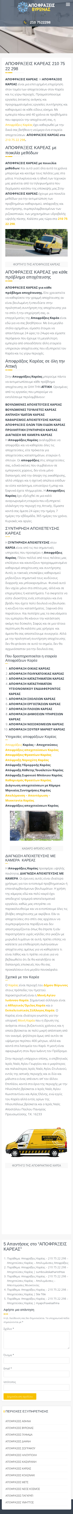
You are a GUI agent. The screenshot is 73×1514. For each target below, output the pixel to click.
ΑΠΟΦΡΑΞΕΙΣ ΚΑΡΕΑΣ (18, 1468)
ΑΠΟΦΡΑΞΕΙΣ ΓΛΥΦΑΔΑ (18, 1434)
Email (8, 1368)
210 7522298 (40, 22)
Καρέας (13, 985)
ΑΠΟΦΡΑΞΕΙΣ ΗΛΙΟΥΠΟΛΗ (21, 1455)
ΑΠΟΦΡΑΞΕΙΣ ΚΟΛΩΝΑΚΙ (20, 1475)
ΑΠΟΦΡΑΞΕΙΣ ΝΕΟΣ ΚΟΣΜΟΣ (22, 1489)
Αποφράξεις (13, 745)
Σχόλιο (9, 1329)
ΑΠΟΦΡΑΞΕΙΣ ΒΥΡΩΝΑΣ (19, 1428)
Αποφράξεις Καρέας (19, 125)
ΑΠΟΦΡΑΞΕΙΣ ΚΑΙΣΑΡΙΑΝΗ (20, 1461)
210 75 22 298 (15, 140)
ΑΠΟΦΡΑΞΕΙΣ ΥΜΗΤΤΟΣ (19, 1502)
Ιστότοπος (10, 1382)
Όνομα (9, 1355)
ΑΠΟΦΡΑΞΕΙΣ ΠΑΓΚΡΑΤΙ (19, 1495)
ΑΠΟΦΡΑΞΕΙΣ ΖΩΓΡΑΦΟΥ (20, 1448)
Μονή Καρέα (26, 1020)
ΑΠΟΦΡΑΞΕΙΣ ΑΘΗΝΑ (18, 1421)
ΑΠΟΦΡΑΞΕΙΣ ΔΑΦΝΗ (18, 1441)
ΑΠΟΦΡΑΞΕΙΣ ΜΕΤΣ (16, 1482)
